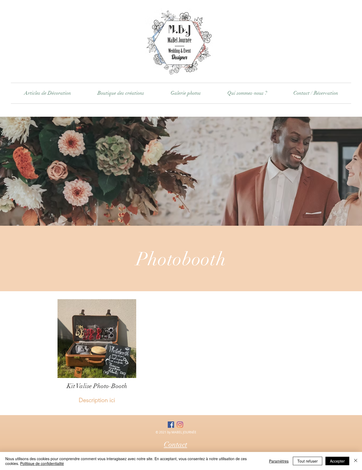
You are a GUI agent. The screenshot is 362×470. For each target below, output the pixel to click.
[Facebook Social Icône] (171, 424)
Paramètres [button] (279, 461)
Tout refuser (307, 461)
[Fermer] (355, 461)
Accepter (337, 461)
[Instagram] (180, 424)
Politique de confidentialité (42, 463)
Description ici (97, 400)
